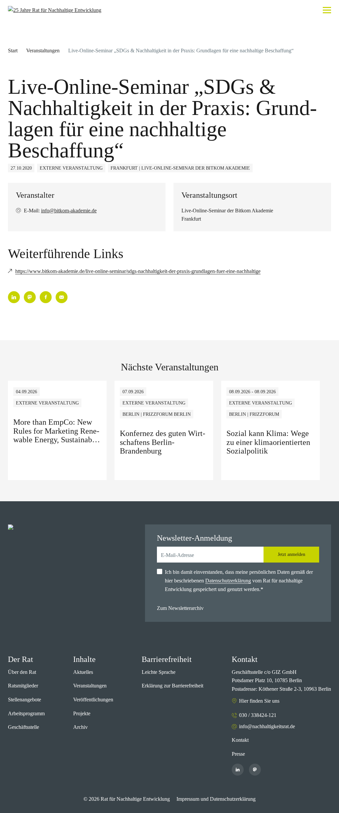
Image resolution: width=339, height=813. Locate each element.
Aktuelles (83, 672)
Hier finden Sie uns (259, 701)
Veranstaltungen (43, 50)
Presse (238, 754)
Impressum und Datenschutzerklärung (216, 799)
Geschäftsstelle (23, 727)
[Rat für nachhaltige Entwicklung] (54, 10)
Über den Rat (22, 672)
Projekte (81, 713)
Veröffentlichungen (93, 699)
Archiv (80, 727)
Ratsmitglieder (23, 685)
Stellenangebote (24, 699)
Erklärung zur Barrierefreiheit (172, 685)
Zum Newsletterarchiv (180, 608)
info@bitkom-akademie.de (69, 210)
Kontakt (240, 740)
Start (13, 50)
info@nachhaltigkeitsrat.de (267, 726)
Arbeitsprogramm (26, 713)
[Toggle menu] (327, 10)
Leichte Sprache (158, 672)
